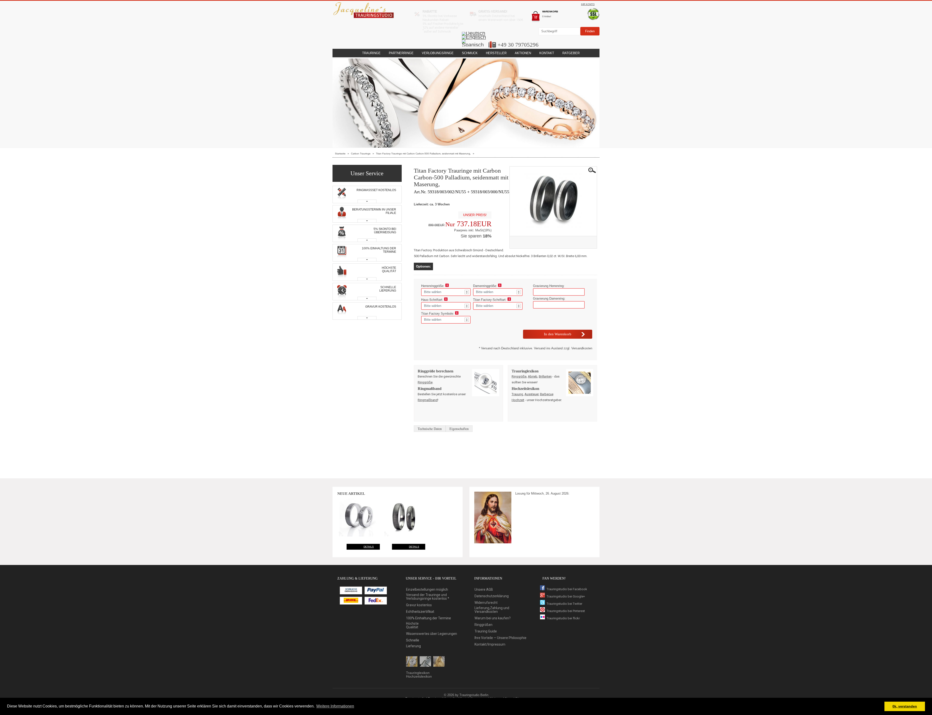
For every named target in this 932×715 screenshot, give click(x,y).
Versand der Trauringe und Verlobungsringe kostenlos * (427, 596)
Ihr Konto (588, 4)
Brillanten (545, 376)
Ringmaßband (428, 400)
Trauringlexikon (418, 673)
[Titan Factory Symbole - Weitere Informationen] (456, 313)
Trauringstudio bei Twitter (564, 604)
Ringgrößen (483, 625)
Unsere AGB (483, 589)
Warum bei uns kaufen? (492, 618)
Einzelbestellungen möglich (427, 589)
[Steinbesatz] (411, 661)
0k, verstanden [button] (904, 706)
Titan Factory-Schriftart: (490, 300)
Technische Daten (430, 428)
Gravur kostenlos (419, 605)
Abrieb (532, 376)
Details (369, 546)
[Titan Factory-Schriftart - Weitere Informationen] (509, 300)
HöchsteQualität (412, 625)
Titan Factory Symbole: (438, 313)
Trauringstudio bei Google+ (566, 596)
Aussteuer (531, 394)
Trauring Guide (485, 631)
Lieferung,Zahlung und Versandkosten (491, 610)
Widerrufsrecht (486, 603)
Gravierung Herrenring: (549, 286)
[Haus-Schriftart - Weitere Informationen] (446, 300)
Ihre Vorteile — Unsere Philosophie (500, 638)
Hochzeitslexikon (419, 676)
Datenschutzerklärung (491, 596)
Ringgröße (425, 382)
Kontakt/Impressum (489, 644)
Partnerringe (401, 53)
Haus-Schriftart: (432, 300)
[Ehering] (439, 661)
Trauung (517, 394)
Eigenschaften (459, 428)
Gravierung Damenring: (549, 298)
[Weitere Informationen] (447, 286)
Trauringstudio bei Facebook (567, 589)
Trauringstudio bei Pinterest (566, 611)
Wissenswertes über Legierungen (431, 634)
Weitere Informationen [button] (335, 706)
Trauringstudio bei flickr (563, 618)
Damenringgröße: (485, 286)
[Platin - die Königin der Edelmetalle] (425, 661)
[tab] (367, 194)
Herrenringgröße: (433, 286)
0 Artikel (546, 16)
